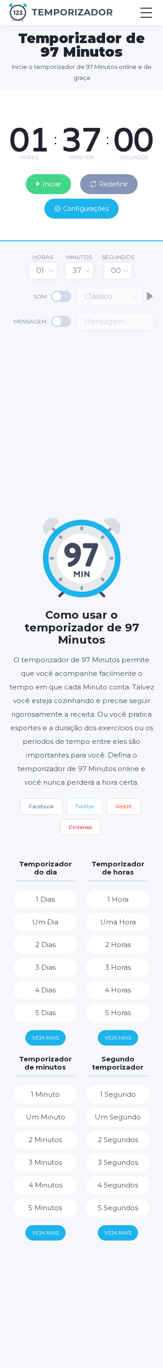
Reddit (123, 806)
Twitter (84, 806)
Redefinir (113, 184)
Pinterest (80, 827)
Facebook (41, 806)
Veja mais (45, 1038)
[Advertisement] (81, 422)
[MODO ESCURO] (133, 98)
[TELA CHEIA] (149, 98)
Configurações (86, 209)
